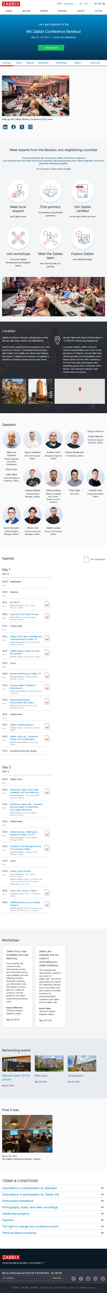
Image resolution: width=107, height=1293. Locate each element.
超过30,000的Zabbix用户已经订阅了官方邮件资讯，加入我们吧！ (33, 1273)
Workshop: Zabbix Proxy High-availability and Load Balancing (24, 791)
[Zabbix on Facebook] (81, 1279)
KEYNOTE (15, 602)
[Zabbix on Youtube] (103, 1279)
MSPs (59, 3)
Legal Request (46, 1287)
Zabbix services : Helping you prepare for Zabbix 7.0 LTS (23, 833)
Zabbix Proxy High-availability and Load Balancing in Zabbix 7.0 (26, 638)
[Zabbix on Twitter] (74, 1279)
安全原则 (15, 1287)
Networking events (61, 63)
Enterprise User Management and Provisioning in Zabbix (25, 847)
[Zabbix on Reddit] (88, 1279)
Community (68, 3)
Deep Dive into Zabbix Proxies (24, 614)
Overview (6, 62)
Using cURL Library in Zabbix (23, 890)
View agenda (51, 47)
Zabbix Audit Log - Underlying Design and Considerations (24, 737)
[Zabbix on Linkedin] (95, 1279)
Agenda (30, 62)
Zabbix (11, 4)
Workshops (43, 62)
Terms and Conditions (95, 63)
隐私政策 (24, 1287)
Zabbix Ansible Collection (22, 724)
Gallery (77, 62)
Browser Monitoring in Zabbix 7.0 (25, 673)
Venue (19, 62)
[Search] (81, 4)
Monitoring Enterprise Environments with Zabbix (22, 701)
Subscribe (56, 1278)
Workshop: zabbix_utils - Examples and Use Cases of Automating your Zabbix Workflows (26, 807)
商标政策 (34, 1287)
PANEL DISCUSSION (20, 871)
